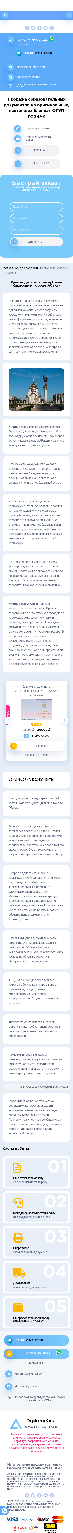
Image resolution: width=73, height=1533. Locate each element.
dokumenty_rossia (28, 77)
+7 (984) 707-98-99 (33, 40)
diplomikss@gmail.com (31, 67)
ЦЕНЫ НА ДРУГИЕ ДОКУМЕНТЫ (31, 780)
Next (64, 720)
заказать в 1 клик (36, 755)
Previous (8, 720)
